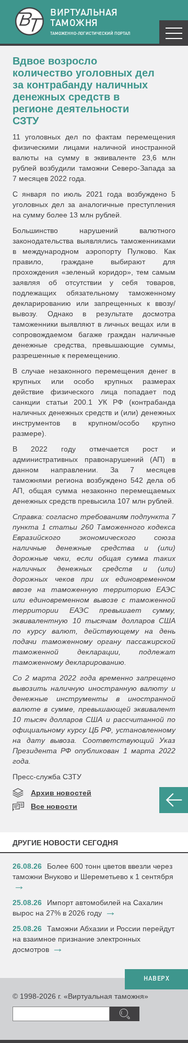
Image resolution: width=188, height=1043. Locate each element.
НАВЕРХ (156, 979)
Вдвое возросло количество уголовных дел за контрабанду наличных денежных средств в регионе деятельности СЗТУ (84, 90)
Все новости (54, 806)
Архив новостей (61, 793)
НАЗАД (173, 800)
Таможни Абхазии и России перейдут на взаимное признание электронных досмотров (93, 939)
